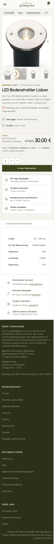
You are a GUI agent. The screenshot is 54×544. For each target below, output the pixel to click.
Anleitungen (7, 458)
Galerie (5, 524)
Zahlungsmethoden (11, 406)
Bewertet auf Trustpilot (30, 85)
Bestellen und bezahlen (12, 400)
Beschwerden (8, 426)
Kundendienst (11, 387)
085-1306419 (45, 374)
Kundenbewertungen (11, 517)
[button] (7, 74)
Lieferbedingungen (10, 478)
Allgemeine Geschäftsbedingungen (18, 471)
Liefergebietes (36, 284)
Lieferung (6, 413)
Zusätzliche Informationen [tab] (19, 223)
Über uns (8, 504)
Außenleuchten (33, 12)
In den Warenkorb (27, 168)
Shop (20, 12)
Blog (4, 465)
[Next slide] (48, 41)
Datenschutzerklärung (12, 484)
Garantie (6, 432)
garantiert (33, 305)
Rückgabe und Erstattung (13, 439)
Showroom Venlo (9, 511)
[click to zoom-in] (27, 41)
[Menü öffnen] (5, 4)
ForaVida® (9, 12)
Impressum (7, 491)
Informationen (12, 452)
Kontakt (5, 393)
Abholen (5, 419)
